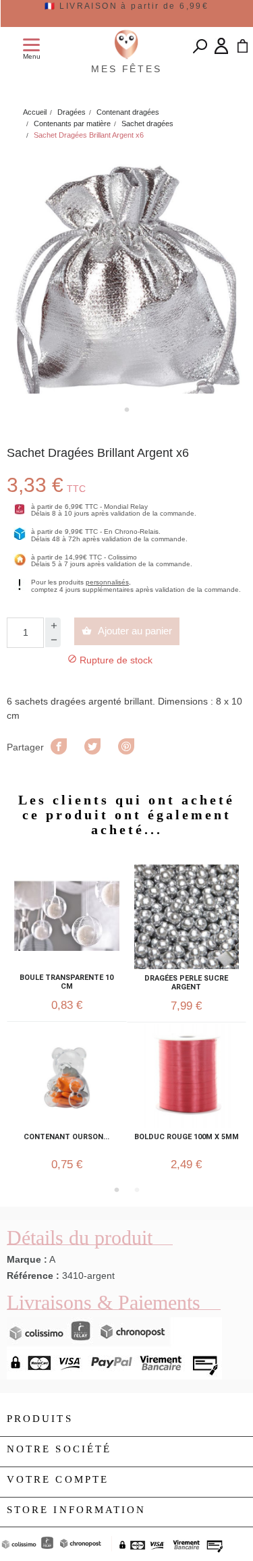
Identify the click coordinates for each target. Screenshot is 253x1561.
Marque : (27, 1259)
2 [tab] (137, 1190)
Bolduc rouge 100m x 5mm (186, 1137)
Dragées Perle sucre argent (186, 983)
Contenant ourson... (66, 1137)
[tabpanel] (126, 274)
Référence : (33, 1275)
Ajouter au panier (127, 630)
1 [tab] (127, 409)
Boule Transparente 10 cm (66, 982)
